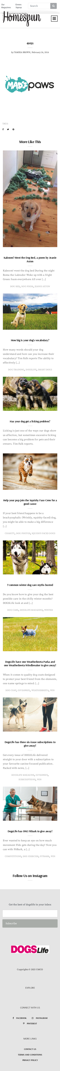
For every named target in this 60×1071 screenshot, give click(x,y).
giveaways (24, 690)
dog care (12, 610)
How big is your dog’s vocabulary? (30, 340)
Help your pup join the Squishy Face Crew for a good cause (30, 502)
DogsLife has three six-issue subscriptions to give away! (30, 744)
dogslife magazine (31, 610)
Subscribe (11, 923)
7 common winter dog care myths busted (30, 585)
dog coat (10, 690)
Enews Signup (19, 6)
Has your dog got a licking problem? (30, 421)
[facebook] (3, 129)
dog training (16, 369)
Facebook (21, 1018)
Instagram (42, 1018)
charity (10, 533)
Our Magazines (6, 6)
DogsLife (31, 369)
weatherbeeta (40, 690)
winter (48, 610)
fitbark (44, 856)
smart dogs (45, 369)
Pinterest (32, 1023)
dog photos (23, 533)
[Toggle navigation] (54, 19)
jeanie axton (42, 286)
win (52, 690)
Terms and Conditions (30, 1054)
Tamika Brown (22, 52)
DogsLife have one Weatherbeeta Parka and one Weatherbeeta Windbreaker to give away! (30, 663)
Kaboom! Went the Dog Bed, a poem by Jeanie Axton (30, 259)
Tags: (5, 123)
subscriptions (27, 779)
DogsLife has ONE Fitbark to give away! (30, 831)
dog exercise (30, 856)
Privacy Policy (30, 1060)
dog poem (27, 286)
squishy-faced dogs (43, 533)
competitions (13, 856)
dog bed (15, 286)
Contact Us (30, 1049)
